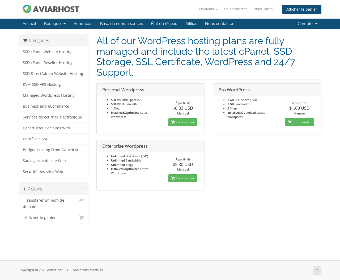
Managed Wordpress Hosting (49, 95)
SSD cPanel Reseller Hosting (48, 62)
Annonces (83, 23)
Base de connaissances (121, 23)
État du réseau (164, 23)
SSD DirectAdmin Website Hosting (53, 73)
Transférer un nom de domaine (43, 203)
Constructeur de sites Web (46, 128)
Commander (184, 122)
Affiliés (191, 23)
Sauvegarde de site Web (44, 160)
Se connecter (235, 8)
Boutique (53, 23)
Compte (306, 23)
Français (207, 8)
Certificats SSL (35, 139)
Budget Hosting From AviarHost (50, 149)
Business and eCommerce (46, 106)
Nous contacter (219, 23)
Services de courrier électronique (52, 117)
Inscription (263, 8)
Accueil (29, 23)
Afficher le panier (301, 9)
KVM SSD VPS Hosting (42, 84)
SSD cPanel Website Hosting (48, 51)
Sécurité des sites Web (43, 171)
